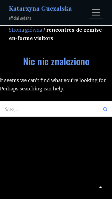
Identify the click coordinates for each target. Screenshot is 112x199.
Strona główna (25, 30)
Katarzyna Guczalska (40, 8)
